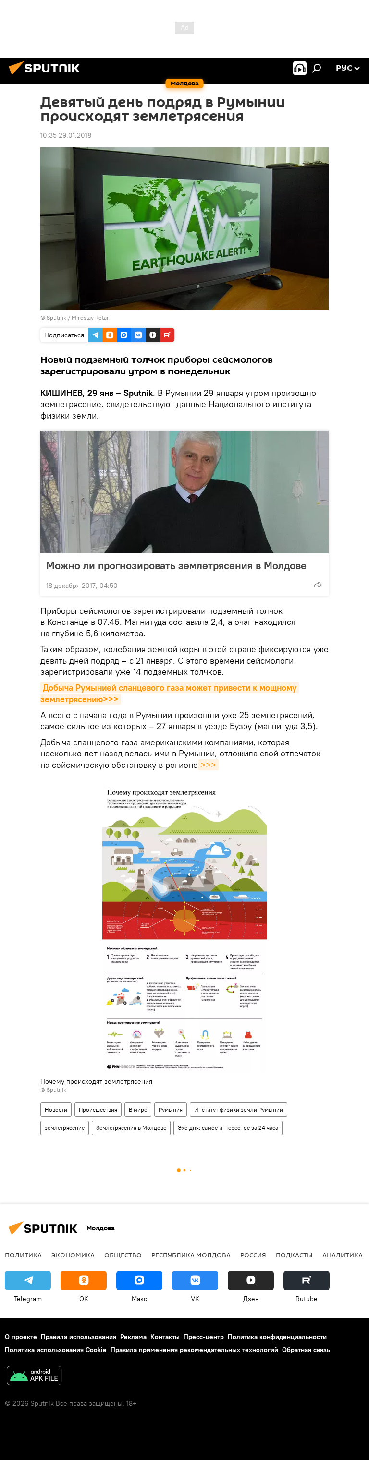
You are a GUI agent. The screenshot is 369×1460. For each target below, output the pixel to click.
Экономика (73, 1254)
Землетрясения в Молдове (131, 1127)
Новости (56, 1109)
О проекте (21, 1336)
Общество (123, 1254)
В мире (138, 1109)
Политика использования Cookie (56, 1349)
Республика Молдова (191, 1254)
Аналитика (342, 1254)
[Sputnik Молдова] (47, 76)
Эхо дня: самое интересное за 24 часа (228, 1127)
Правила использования (78, 1336)
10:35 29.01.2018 (65, 135)
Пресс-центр (204, 1336)
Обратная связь (306, 1349)
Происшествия (98, 1109)
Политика (23, 1254)
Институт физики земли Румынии (238, 1109)
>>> (208, 764)
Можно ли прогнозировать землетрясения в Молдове (176, 565)
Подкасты (294, 1254)
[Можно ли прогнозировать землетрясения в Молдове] (184, 492)
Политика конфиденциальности (277, 1336)
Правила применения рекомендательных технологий (194, 1349)
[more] (317, 584)
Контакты (165, 1336)
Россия (253, 1254)
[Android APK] (34, 1377)
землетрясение (65, 1127)
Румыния (171, 1109)
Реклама (133, 1336)
